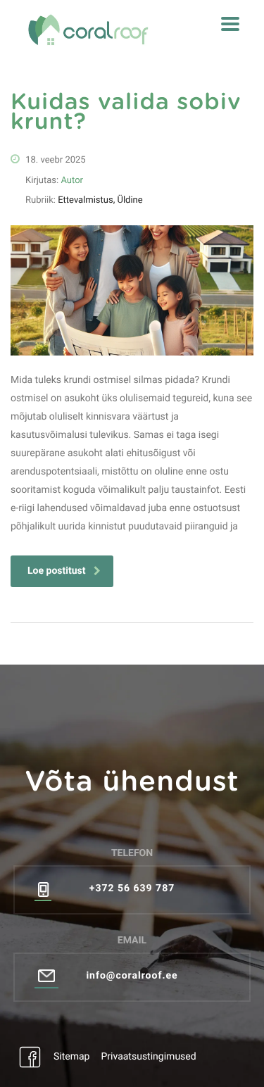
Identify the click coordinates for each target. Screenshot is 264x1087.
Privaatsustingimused (148, 1056)
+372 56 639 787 (132, 888)
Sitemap (71, 1056)
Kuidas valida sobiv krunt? (126, 113)
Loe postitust (56, 571)
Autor (72, 180)
